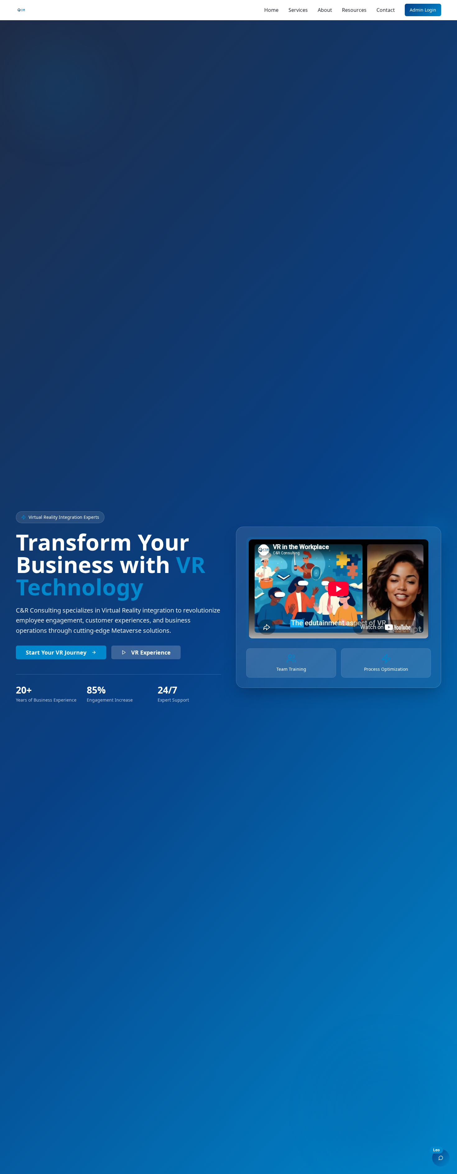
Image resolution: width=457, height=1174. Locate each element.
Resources (354, 10)
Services (298, 10)
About (325, 10)
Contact (385, 10)
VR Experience (151, 652)
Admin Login (423, 10)
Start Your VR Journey (56, 652)
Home (271, 10)
